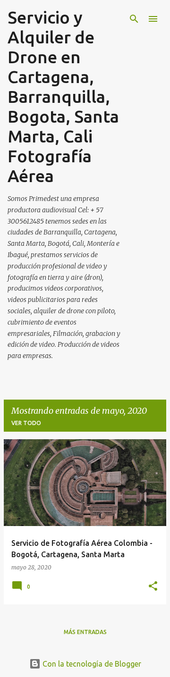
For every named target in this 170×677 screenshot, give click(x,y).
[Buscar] (134, 19)
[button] (153, 586)
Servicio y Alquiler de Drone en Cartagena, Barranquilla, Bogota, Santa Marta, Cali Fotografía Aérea (63, 96)
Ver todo (26, 423)
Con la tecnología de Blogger (91, 664)
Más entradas (85, 632)
